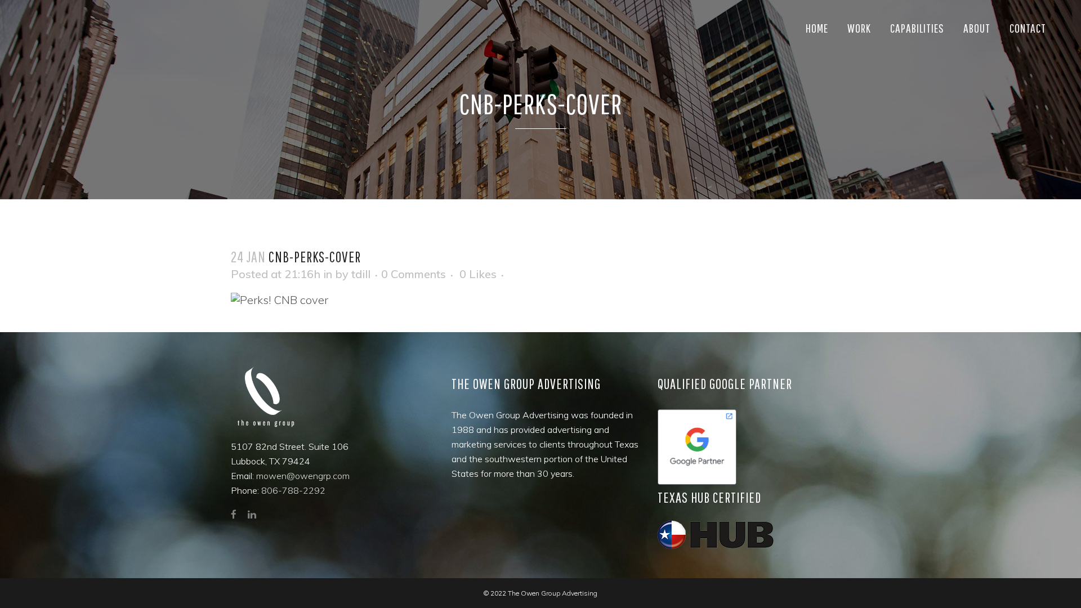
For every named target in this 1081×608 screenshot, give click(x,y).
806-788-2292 (293, 490)
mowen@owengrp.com (303, 475)
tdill (360, 274)
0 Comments (413, 274)
